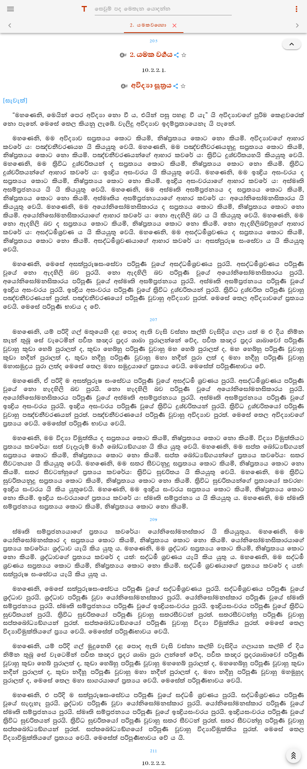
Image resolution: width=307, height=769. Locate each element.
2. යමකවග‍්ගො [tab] (148, 25)
